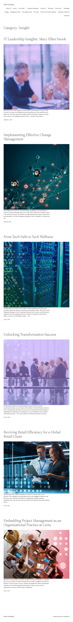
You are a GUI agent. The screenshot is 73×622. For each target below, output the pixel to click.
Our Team (36, 12)
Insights (7, 12)
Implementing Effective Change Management (27, 137)
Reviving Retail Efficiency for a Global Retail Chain (32, 434)
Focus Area (58, 8)
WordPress (66, 616)
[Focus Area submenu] (61, 8)
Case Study (21, 8)
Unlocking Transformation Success (30, 334)
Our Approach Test (27, 12)
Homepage (66, 8)
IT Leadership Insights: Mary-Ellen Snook (35, 39)
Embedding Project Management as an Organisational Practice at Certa (32, 522)
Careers (15, 8)
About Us (8, 8)
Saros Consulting (9, 4)
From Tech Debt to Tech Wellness (28, 237)
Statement (66, 15)
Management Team (15, 12)
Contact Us (43, 8)
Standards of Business (63, 12)
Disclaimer (50, 8)
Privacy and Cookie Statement (48, 12)
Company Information (33, 8)
